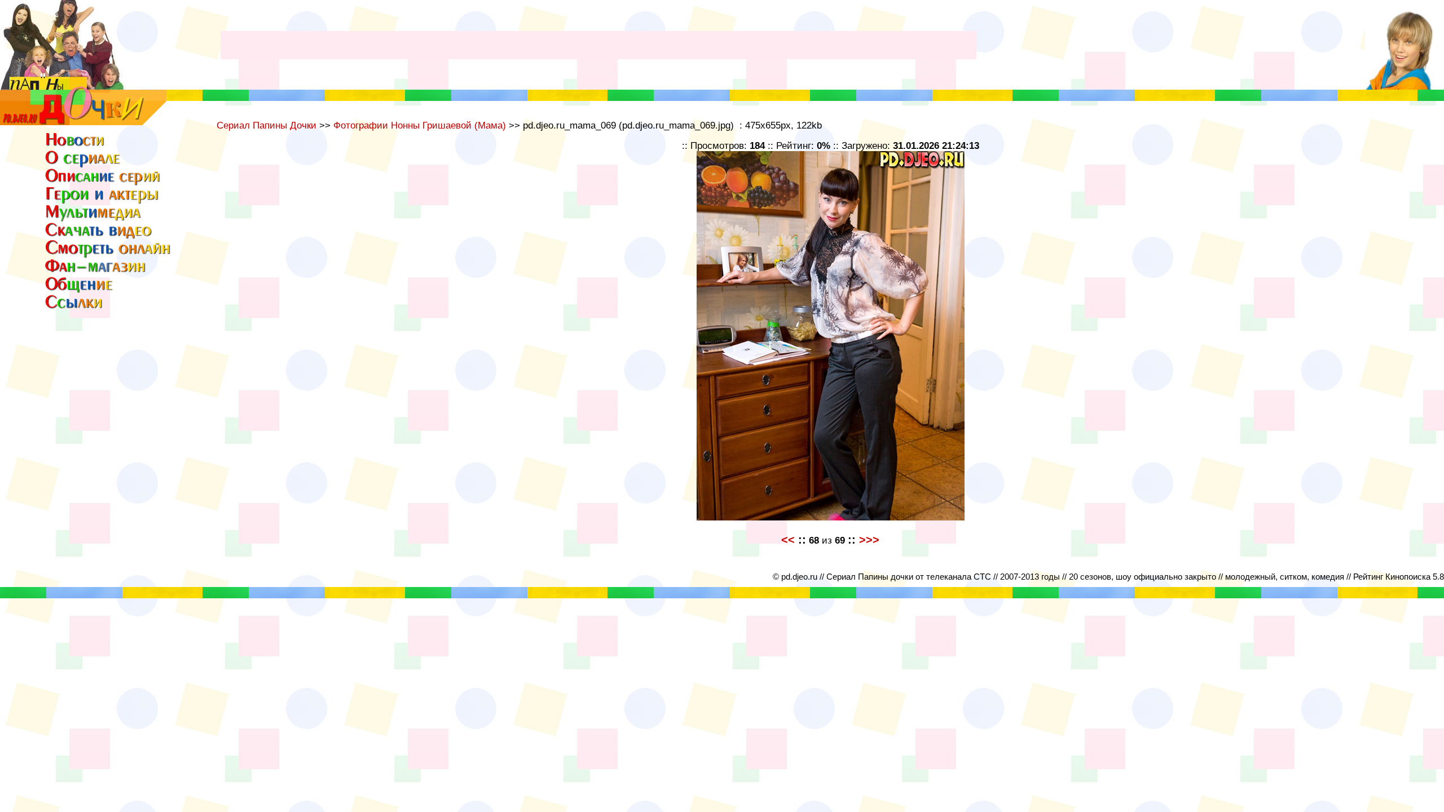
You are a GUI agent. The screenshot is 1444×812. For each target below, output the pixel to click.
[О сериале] (83, 164)
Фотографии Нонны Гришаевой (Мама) (419, 125)
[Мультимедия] (94, 219)
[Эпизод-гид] (103, 183)
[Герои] (103, 201)
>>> (869, 539)
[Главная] (76, 145)
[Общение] (80, 289)
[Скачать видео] (99, 236)
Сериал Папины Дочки (266, 125)
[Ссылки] (76, 307)
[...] (83, 122)
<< (788, 539)
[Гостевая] (108, 254)
